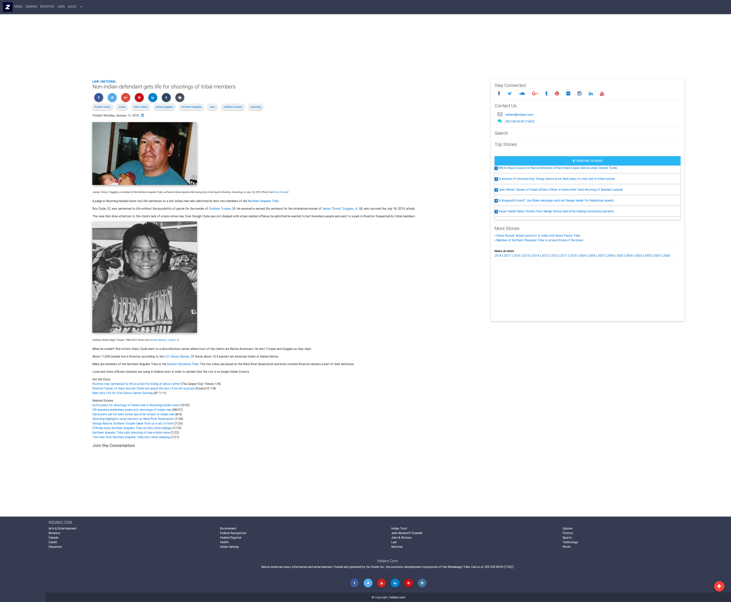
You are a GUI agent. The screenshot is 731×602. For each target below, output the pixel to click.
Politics (568, 533)
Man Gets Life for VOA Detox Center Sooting (122, 393)
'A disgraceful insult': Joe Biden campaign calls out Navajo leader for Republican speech (556, 200)
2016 (516, 255)
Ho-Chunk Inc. (375, 567)
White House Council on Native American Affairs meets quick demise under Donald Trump (558, 168)
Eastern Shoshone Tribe (183, 364)
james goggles (164, 106)
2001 (657, 255)
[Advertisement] (206, 48)
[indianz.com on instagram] (580, 93)
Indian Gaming (229, 547)
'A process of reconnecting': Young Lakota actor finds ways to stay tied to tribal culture (557, 179)
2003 (638, 255)
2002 (648, 255)
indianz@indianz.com (519, 114)
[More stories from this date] (142, 115)
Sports (567, 537)
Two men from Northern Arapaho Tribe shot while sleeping (131, 437)
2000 (666, 255)
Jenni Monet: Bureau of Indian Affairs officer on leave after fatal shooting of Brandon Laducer (561, 189)
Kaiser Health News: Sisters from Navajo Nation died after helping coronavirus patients (556, 211)
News (18, 6)
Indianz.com (397, 597)
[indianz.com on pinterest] (558, 93)
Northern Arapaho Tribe (263, 201)
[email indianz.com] (500, 114)
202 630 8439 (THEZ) (520, 121)
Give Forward (281, 192)
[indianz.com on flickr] (569, 93)
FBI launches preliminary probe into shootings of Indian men (132, 410)
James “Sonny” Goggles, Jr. (340, 208)
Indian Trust (399, 528)
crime (122, 106)
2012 (554, 255)
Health (224, 542)
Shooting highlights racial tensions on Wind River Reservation (133, 419)
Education (55, 547)
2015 (526, 255)
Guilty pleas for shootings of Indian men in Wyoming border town (135, 405)
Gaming (31, 6)
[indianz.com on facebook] (499, 93)
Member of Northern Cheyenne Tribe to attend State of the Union (539, 240)
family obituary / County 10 (164, 340)
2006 (610, 255)
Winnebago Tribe (459, 567)
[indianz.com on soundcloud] (522, 93)
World (566, 547)
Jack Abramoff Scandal (406, 533)
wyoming (256, 106)
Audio (72, 6)
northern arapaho (191, 106)
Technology (570, 542)
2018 (498, 255)
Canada (53, 537)
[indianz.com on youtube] (602, 93)
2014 (535, 255)
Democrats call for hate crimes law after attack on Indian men (133, 414)
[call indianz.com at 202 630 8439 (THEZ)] (500, 121)
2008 (591, 255)
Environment (228, 528)
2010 (573, 255)
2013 (545, 255)
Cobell (53, 542)
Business (54, 533)
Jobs (61, 6)
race (212, 106)
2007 (601, 255)
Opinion (568, 528)
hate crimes (141, 106)
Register (47, 6)
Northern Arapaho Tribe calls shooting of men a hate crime (131, 432)
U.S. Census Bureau (176, 356)
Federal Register (231, 537)
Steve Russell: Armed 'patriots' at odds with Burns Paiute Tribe (538, 235)
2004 (629, 255)
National (108, 81)
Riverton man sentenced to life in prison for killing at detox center (136, 384)
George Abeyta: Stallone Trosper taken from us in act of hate (133, 423)
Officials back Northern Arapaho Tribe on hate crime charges (132, 428)
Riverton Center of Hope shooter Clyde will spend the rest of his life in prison (144, 388)
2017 (507, 255)
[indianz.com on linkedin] (591, 93)
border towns (102, 106)
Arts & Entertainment (63, 528)
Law (95, 81)
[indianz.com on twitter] (510, 93)
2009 (582, 255)
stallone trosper (232, 106)
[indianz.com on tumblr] (547, 93)
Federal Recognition (233, 533)
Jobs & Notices (401, 537)
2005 (619, 255)
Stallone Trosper (220, 208)
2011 (563, 255)
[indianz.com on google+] (536, 93)
